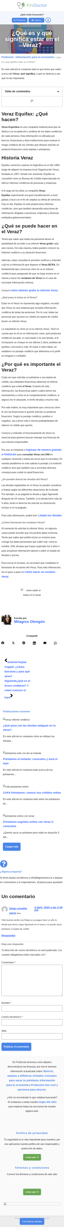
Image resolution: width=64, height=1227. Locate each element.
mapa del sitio (48, 1101)
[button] (58, 91)
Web (3, 1031)
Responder (8, 935)
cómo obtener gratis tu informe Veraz (34, 290)
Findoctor (7, 57)
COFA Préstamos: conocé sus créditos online (32, 792)
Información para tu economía (35, 57)
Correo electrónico (11, 1017)
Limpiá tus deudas (50, 515)
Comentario (8, 962)
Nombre (6, 1003)
